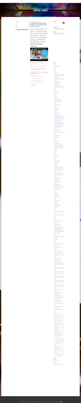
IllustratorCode (56, 155)
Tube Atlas (55, 219)
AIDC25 (55, 72)
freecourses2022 (56, 137)
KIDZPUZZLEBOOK (57, 160)
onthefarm (55, 192)
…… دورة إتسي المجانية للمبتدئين (36, 78)
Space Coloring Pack (57, 205)
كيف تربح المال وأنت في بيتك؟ (58, 321)
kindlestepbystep (56, 162)
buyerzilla (55, 96)
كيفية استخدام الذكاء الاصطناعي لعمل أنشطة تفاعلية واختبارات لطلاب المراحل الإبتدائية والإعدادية (59, 325)
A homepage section (57, 66)
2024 (54, 64)
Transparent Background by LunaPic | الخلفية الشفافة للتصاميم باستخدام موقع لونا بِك (38, 25)
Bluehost (55, 93)
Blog (54, 88)
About (55, 69)
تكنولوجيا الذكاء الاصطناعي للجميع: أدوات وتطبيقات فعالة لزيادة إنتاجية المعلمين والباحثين (59, 264)
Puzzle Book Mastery (57, 200)
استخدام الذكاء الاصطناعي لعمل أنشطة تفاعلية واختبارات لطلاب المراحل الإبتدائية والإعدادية (59, 255)
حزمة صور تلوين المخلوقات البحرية (58, 295)
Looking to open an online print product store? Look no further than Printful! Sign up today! (59, 168)
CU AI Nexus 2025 (56, 114)
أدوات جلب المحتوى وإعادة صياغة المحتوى (59, 242)
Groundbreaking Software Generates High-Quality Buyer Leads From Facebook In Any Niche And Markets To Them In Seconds (59, 146)
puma (55, 198)
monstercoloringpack (57, 181)
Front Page (55, 140)
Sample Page (56, 203)
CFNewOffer (56, 98)
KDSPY (55, 159)
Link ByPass (56, 165)
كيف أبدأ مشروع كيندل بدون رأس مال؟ (59, 320)
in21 (54, 157)
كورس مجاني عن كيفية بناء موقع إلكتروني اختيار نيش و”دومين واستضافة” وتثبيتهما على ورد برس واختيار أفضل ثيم (59, 317)
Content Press (56, 109)
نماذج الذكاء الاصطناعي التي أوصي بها (58, 355)
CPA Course (56, 111)
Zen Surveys (56, 239)
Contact (55, 106)
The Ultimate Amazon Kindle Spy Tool (38, 82)
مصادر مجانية (55, 352)
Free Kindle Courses (57, 135)
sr (54, 208)
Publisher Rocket (56, 197)
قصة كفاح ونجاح (56, 312)
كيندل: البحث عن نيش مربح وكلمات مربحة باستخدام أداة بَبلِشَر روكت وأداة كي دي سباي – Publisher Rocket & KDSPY (59, 340)
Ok (61, 401)
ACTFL (55, 71)
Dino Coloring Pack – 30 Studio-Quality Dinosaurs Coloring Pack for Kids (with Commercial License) (59, 117)
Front (55, 138)
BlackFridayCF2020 (57, 85)
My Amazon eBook (57, 184)
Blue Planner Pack (57, 91)
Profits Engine (56, 195)
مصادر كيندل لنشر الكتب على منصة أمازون (59, 350)
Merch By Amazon (37, 21)
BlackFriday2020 (56, 83)
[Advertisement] (59, 48)
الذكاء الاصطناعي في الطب (57, 259)
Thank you (55, 210)
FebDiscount (56, 129)
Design (31, 21)
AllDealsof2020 (56, 77)
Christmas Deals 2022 (57, 101)
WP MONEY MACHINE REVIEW (59, 236)
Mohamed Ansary (56, 179)
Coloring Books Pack (57, 104)
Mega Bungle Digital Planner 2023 (59, 173)
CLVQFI (55, 103)
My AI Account (56, 182)
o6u (54, 190)
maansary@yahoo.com (33, 75)
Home (55, 152)
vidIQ (55, 234)
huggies (55, 154)
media (55, 171)
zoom (55, 241)
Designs (33, 21)
